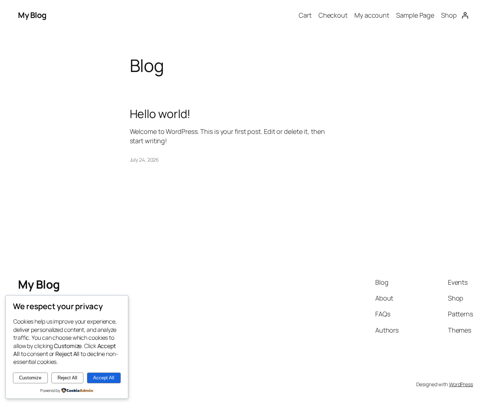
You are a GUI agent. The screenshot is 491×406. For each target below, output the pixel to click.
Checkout (333, 15)
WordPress (461, 384)
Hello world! (160, 113)
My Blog (32, 15)
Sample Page (415, 15)
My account (371, 15)
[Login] (465, 15)
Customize (30, 377)
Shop (449, 15)
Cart (305, 15)
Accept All (103, 377)
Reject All (67, 377)
